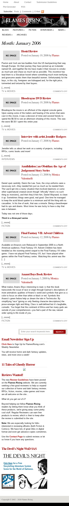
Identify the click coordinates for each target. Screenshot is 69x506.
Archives (22, 35)
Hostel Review (29, 51)
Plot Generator (9, 7)
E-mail (37, 11)
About (16, 2)
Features (18, 30)
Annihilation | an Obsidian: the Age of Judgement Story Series (43, 168)
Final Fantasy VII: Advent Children (42, 233)
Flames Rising (34, 21)
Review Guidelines (19, 380)
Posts (16, 11)
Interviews (46, 30)
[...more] (6, 87)
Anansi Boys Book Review (36, 274)
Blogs (5, 30)
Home (5, 2)
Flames (55, 55)
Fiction (32, 30)
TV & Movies (8, 91)
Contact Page (16, 436)
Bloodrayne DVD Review (36, 98)
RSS (23, 7)
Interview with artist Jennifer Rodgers (43, 136)
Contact (27, 2)
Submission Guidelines (47, 2)
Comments (26, 11)
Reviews (6, 35)
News (61, 30)
